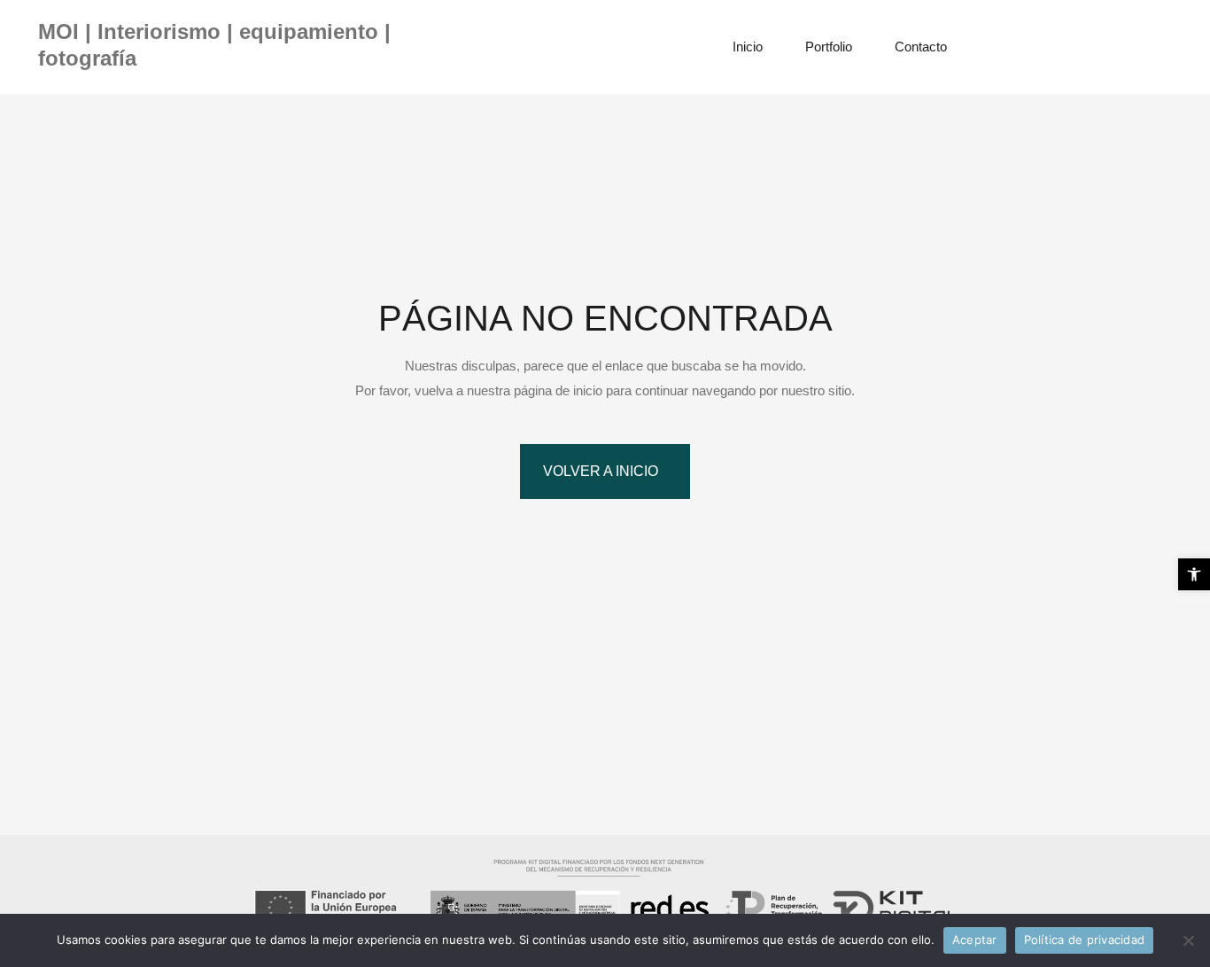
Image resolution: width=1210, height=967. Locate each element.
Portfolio (828, 46)
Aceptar (974, 939)
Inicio (748, 46)
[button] (1194, 574)
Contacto (921, 46)
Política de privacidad (1084, 939)
